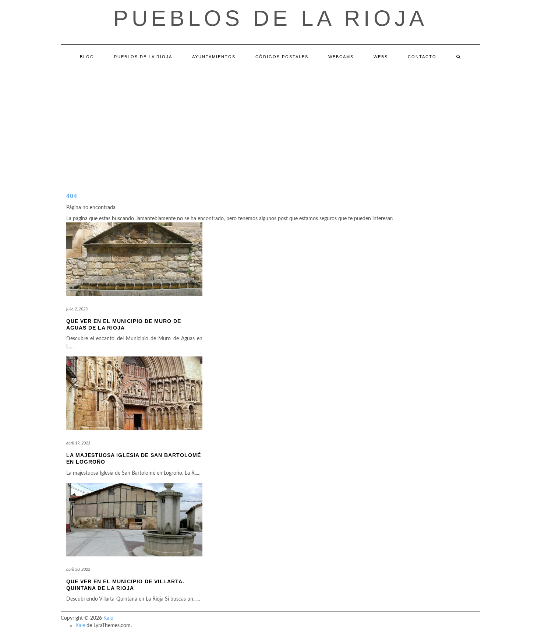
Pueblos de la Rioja (270, 18)
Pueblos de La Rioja (143, 56)
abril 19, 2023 (78, 443)
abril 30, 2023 (78, 569)
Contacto (422, 56)
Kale (108, 618)
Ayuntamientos (214, 56)
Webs (381, 56)
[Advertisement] (270, 124)
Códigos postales (281, 56)
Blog (87, 56)
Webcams (341, 56)
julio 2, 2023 (77, 309)
